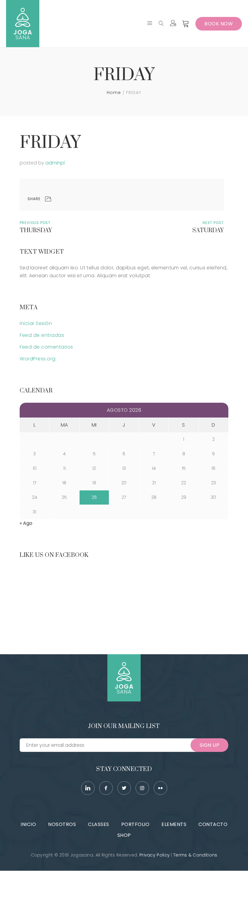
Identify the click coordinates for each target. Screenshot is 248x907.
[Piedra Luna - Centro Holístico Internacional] (22, 23)
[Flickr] (160, 788)
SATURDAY (208, 230)
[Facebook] (106, 788)
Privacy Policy (154, 855)
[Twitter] (124, 788)
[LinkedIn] (88, 788)
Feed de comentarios (46, 346)
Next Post (213, 222)
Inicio (28, 824)
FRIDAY (50, 143)
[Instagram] (142, 788)
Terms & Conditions (195, 855)
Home (114, 92)
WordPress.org (38, 358)
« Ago (26, 523)
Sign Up (210, 745)
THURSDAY (36, 230)
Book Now (218, 23)
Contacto (212, 824)
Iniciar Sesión (36, 323)
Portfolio (135, 824)
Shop (124, 835)
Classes (98, 824)
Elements (174, 824)
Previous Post (35, 222)
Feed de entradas (42, 335)
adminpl (55, 162)
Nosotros (62, 824)
